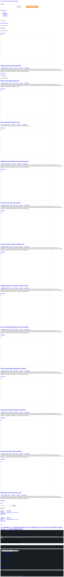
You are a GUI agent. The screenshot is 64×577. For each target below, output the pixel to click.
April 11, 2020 (6, 495)
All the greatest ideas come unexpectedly (10, 65)
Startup (42, 527)
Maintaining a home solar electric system (10, 492)
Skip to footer (15, 1)
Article (2, 527)
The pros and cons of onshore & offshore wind (12, 244)
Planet (27, 527)
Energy (2, 163)
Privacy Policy (7, 552)
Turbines (2, 529)
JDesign (24, 575)
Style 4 (55, 527)
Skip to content (3, 1)
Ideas (2, 495)
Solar (34, 527)
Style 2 (50, 527)
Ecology (11, 527)
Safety (30, 527)
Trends (60, 527)
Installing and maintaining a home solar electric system (14, 161)
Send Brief (2, 28)
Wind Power (3, 68)
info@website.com (4, 23)
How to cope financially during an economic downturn (14, 327)
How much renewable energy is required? (11, 451)
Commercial (3, 205)
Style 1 (46, 527)
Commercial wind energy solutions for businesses (12, 409)
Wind (8, 529)
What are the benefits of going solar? (9, 80)
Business (6, 527)
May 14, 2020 (9, 68)
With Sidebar (14, 529)
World (20, 529)
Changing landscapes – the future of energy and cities (14, 285)
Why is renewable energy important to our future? (13, 368)
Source (38, 527)
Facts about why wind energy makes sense (12, 512)
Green (16, 527)
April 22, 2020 (7, 124)
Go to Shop (2, 33)
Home (20, 527)
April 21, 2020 (7, 163)
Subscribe (15, 550)
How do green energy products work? (10, 122)
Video (6, 529)
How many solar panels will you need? (10, 202)
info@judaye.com (4, 567)
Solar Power (3, 412)
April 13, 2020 (9, 453)
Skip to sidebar (10, 1)
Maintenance (3, 287)
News (2, 124)
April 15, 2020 (9, 412)
